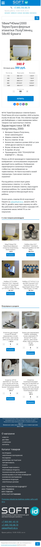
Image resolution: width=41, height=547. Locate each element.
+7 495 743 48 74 (10, 524)
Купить (20, 98)
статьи (19, 13)
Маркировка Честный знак (11, 460)
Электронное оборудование (12, 455)
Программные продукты (11, 470)
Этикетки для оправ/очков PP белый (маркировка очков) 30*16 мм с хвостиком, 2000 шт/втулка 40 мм (10, 336)
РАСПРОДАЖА (6, 453)
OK (38, 544)
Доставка (5, 440)
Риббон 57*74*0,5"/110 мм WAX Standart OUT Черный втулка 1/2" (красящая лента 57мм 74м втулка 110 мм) (30, 284)
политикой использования (9, 545)
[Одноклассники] (17, 104)
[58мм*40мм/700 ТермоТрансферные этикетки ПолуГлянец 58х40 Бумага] (10, 232)
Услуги (4, 465)
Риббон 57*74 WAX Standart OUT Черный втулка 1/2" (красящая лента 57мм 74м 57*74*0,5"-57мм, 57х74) (10, 284)
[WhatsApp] (26, 104)
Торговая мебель (8, 462)
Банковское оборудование (12, 477)
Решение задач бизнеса (10, 467)
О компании (6, 442)
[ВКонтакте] (14, 104)
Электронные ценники (10, 482)
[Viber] (23, 104)
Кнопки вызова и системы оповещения (16, 474)
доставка (26, 13)
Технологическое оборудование (14, 472)
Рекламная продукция (10, 479)
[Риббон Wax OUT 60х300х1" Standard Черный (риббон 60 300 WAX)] (30, 232)
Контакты (5, 444)
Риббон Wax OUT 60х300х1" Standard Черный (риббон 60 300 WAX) (30, 247)
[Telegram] (20, 104)
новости (14, 13)
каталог (7, 13)
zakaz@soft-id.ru (17, 201)
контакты (33, 13)
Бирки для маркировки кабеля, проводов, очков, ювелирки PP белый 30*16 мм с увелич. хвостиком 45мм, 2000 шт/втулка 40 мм (30, 338)
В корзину (10, 255)
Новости (5, 437)
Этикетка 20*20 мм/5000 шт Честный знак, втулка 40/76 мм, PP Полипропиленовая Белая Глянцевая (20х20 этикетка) (10, 384)
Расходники (6, 458)
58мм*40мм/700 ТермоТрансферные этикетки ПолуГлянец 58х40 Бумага (10, 247)
